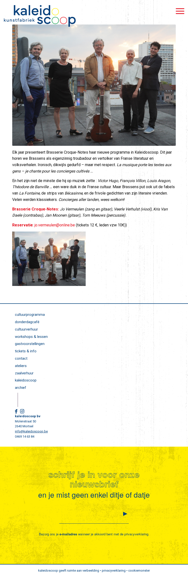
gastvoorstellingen (30, 344)
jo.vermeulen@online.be (55, 225)
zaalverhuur (24, 373)
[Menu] (177, 11)
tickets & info (25, 351)
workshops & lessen (31, 336)
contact (21, 358)
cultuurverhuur (26, 329)
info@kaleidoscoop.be (31, 431)
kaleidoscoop (25, 380)
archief (20, 387)
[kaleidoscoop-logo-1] (40, 16)
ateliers (21, 366)
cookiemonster (139, 570)
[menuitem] (177, 11)
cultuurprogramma (30, 314)
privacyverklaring (136, 534)
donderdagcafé (27, 322)
